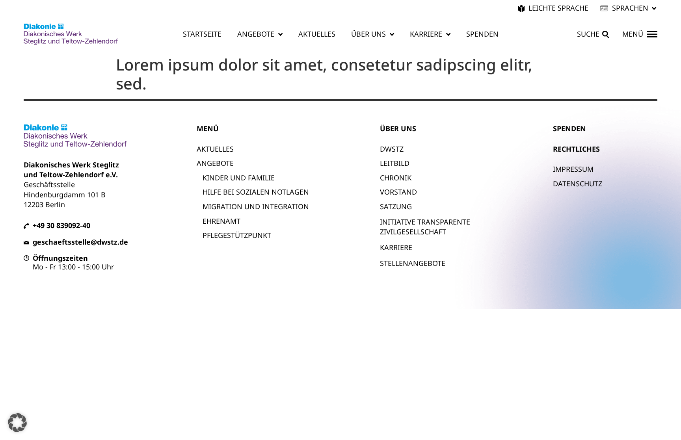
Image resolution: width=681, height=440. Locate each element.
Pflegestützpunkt (237, 235)
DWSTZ (392, 149)
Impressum (573, 169)
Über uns (368, 34)
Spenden (482, 34)
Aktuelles (316, 34)
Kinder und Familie (239, 177)
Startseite (202, 34)
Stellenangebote (412, 263)
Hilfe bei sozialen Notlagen (256, 192)
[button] (628, 8)
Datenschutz (577, 183)
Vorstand (398, 192)
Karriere (426, 34)
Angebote (255, 34)
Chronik (395, 177)
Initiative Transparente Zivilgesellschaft (425, 226)
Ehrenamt (221, 221)
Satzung (396, 206)
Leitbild (394, 163)
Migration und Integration (256, 206)
